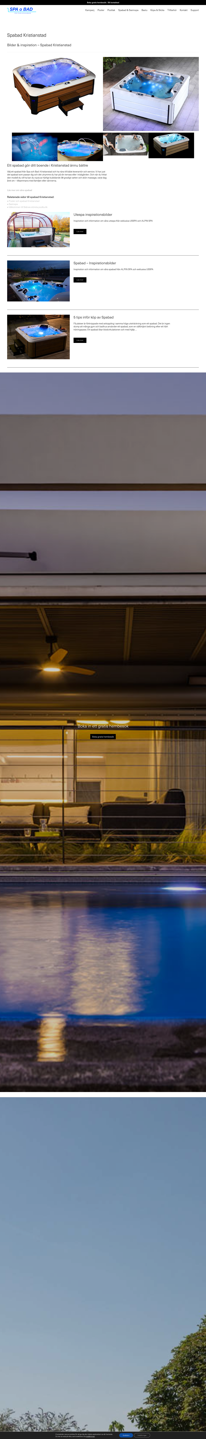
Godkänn (126, 1435)
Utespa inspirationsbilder (93, 214)
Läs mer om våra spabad (19, 190)
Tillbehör (172, 10)
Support (195, 10)
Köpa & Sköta (157, 10)
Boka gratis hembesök (103, 736)
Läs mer (80, 231)
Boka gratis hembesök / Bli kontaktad (103, 2)
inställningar (90, 1436)
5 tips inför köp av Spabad (94, 317)
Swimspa (13, 204)
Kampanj (89, 10)
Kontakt (184, 10)
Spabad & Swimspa (128, 10)
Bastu (144, 10)
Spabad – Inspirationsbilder (95, 262)
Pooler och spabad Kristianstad (24, 201)
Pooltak (111, 10)
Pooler (101, 10)
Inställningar (142, 1435)
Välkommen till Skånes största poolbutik (28, 207)
